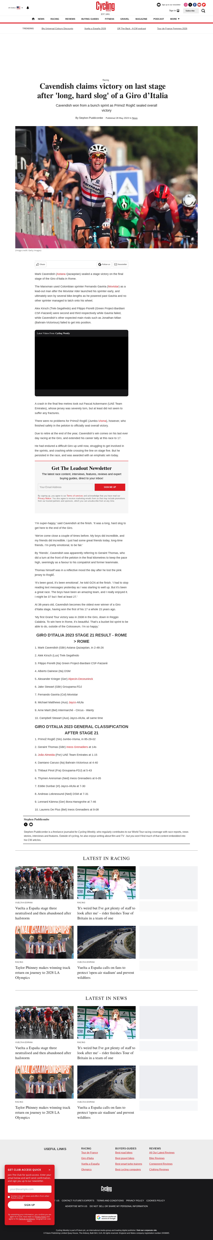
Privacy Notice (44, 498)
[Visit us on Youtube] (199, 5)
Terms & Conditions (27, 1219)
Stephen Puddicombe (91, 118)
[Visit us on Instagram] (186, 5)
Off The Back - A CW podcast (131, 28)
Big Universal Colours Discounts (57, 28)
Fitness (109, 19)
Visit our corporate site (146, 1230)
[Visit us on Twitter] (190, 5)
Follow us (106, 264)
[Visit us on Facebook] (195, 5)
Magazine (141, 19)
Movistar (113, 286)
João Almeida (46, 754)
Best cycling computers (128, 1169)
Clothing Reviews (159, 1169)
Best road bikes (123, 1152)
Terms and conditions (110, 1200)
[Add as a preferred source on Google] (106, 1217)
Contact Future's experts (78, 1200)
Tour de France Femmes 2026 (172, 28)
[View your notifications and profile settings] (28, 8)
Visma (102, 420)
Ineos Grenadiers (77, 747)
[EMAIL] (31, 824)
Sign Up (29, 1205)
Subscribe (190, 11)
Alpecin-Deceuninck (80, 678)
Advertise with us (76, 1206)
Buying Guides (90, 19)
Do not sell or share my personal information (119, 1206)
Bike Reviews (157, 1158)
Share (42, 264)
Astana (61, 274)
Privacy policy (135, 1200)
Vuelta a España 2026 (95, 28)
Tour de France (89, 1152)
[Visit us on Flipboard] (204, 5)
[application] (81, 363)
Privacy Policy (40, 1216)
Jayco (72, 702)
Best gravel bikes (124, 1158)
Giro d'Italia (87, 1158)
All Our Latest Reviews (161, 1152)
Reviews (70, 19)
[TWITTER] (26, 824)
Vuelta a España (90, 1164)
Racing (55, 19)
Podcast (158, 19)
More (173, 19)
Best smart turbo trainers (128, 1164)
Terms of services (75, 496)
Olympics (86, 1169)
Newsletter (122, 264)
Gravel (124, 19)
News (41, 19)
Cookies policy (155, 1200)
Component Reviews (160, 1164)
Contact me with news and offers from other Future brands (30, 1197)
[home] (33, 19)
